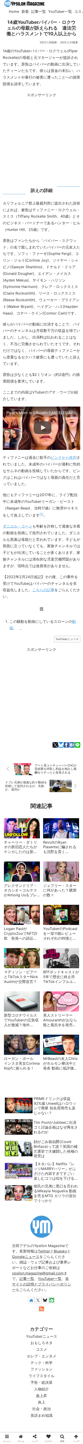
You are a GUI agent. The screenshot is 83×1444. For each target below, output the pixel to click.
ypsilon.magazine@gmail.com (38, 1273)
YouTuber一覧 (50, 1278)
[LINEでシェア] (77, 745)
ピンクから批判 (64, 457)
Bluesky (60, 1251)
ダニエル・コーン (17, 526)
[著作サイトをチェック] (31, 1300)
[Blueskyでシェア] (60, 745)
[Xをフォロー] (38, 1300)
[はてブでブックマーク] (72, 745)
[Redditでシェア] (44, 866)
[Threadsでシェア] (38, 866)
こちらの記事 (43, 590)
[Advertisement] (41, 139)
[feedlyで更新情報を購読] (51, 1300)
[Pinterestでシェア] (63, 866)
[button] (76, 866)
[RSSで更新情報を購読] (41, 1309)
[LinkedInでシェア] (70, 866)
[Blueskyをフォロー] (45, 1300)
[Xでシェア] (55, 745)
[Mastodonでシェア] (13, 866)
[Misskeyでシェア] (26, 866)
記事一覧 (26, 1278)
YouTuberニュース (67, 639)
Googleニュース (25, 1256)
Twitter (44, 1251)
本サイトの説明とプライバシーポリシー (41, 1284)
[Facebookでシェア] (66, 745)
